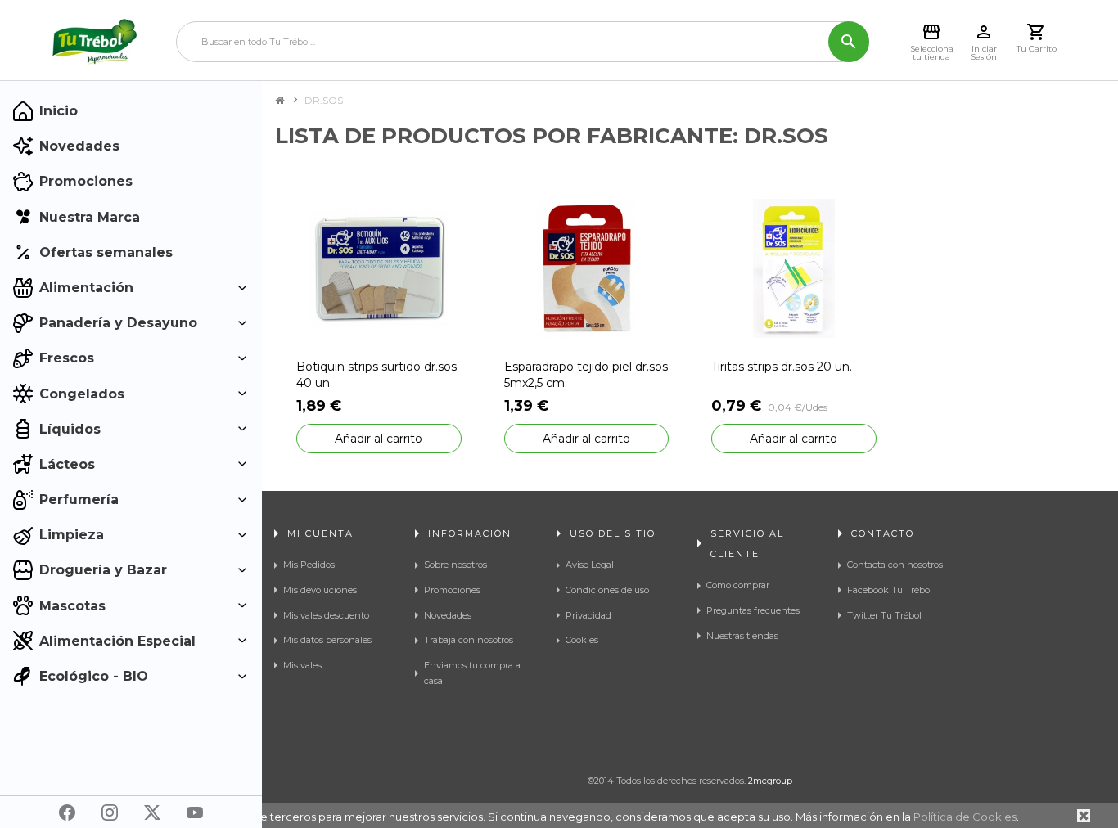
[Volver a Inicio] (279, 100)
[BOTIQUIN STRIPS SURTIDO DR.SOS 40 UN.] (379, 267)
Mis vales (302, 665)
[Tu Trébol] (94, 42)
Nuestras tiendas (742, 635)
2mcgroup (770, 780)
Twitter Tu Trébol (884, 615)
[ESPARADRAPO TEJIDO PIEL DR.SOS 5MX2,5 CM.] (586, 267)
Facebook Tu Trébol (889, 590)
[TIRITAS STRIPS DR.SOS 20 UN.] (793, 267)
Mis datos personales (327, 640)
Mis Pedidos (309, 564)
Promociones (452, 590)
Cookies (582, 640)
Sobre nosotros (455, 564)
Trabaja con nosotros (468, 640)
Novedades (447, 615)
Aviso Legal (590, 564)
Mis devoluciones (320, 590)
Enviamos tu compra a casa (472, 672)
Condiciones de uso (607, 590)
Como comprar (737, 585)
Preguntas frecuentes (753, 610)
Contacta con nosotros (895, 564)
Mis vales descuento (326, 615)
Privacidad (588, 615)
